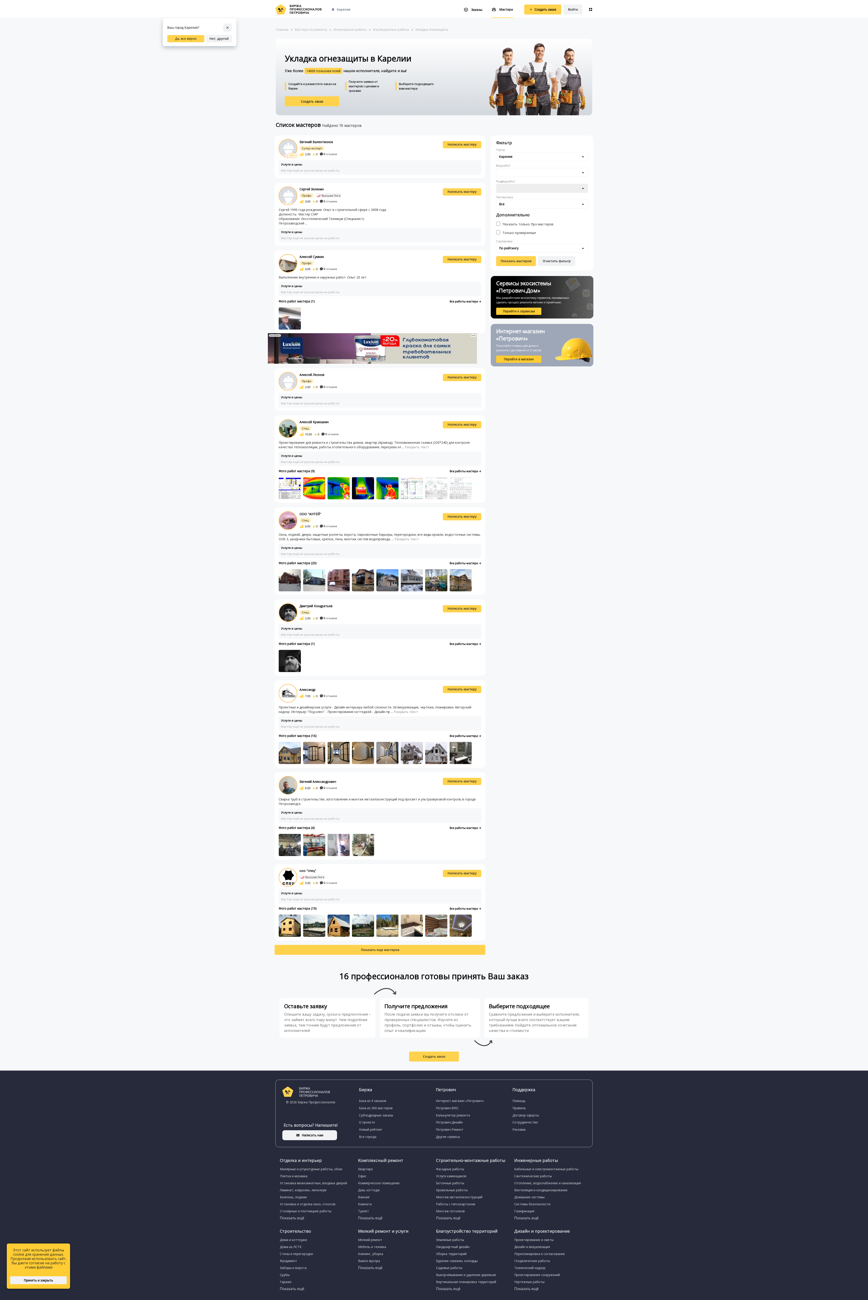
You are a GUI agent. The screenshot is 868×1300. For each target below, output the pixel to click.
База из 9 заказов (372, 1101)
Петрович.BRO (447, 1108)
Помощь (519, 1101)
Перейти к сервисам (519, 311)
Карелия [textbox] (505, 156)
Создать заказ (312, 101)
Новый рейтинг (370, 1129)
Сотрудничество (525, 1122)
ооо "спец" (308, 870)
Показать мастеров (516, 261)
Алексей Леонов (312, 375)
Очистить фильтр (557, 261)
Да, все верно (185, 38)
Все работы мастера (464, 301)
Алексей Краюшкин (314, 422)
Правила (519, 1108)
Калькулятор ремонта (453, 1115)
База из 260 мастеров (376, 1108)
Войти (573, 9)
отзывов (330, 154)
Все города (367, 1137)
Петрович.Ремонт (449, 1129)
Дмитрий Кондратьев (316, 606)
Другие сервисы (448, 1137)
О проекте (367, 1122)
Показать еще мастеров (380, 950)
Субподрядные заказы (376, 1115)
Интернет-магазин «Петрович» (460, 1101)
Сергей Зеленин (312, 189)
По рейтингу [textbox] (509, 248)
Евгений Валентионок (316, 142)
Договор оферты (525, 1115)
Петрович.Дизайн (449, 1122)
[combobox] (542, 156)
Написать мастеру (462, 144)
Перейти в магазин (519, 359)
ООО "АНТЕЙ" (310, 514)
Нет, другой (219, 38)
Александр (308, 689)
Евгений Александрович (318, 781)
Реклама (519, 1129)
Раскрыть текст (417, 447)
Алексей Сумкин (312, 257)
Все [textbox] (502, 204)
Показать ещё (292, 1218)
